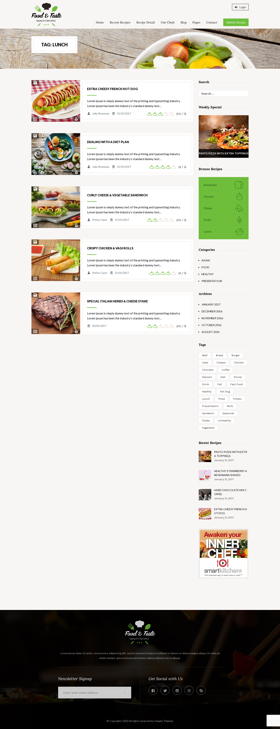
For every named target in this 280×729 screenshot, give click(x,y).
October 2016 (211, 325)
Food (205, 267)
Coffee (226, 369)
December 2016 (212, 311)
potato (237, 398)
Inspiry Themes (164, 721)
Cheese (221, 362)
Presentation (212, 281)
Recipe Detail (145, 22)
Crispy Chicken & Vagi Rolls (110, 248)
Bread (219, 355)
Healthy (208, 274)
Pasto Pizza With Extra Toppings (230, 454)
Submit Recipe (236, 22)
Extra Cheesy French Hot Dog (112, 89)
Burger (235, 355)
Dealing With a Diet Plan (108, 142)
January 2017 (211, 304)
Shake (206, 420)
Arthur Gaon (99, 219)
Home (100, 22)
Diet (222, 377)
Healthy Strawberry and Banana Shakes (230, 473)
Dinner (238, 377)
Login (242, 7)
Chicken (239, 362)
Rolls (230, 406)
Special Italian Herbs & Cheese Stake (117, 301)
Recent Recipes (120, 22)
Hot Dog (225, 391)
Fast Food (236, 384)
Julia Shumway (100, 113)
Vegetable (208, 427)
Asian (206, 260)
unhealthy (224, 420)
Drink (205, 384)
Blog (183, 22)
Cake (205, 362)
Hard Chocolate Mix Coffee (230, 492)
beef (204, 355)
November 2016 (212, 318)
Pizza (221, 398)
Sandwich (208, 413)
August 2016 (210, 331)
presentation (210, 406)
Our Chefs (168, 22)
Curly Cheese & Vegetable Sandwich (117, 195)
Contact (211, 22)
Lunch (206, 398)
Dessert (207, 377)
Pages (196, 22)
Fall (219, 384)
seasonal (228, 413)
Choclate (207, 369)
